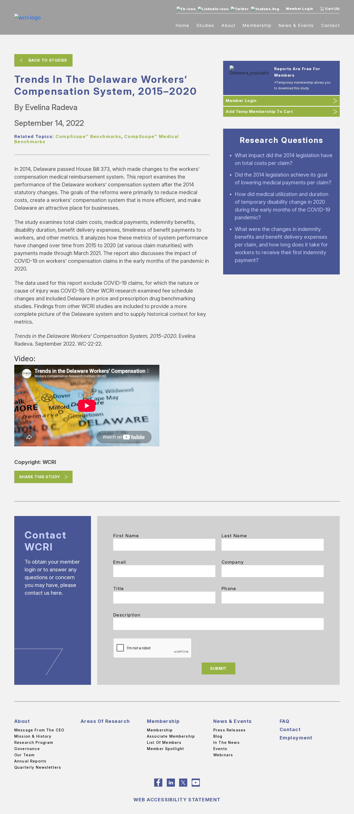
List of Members (164, 742)
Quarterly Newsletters (37, 767)
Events (220, 748)
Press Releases (229, 730)
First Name (126, 535)
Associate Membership (171, 736)
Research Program (33, 742)
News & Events (296, 25)
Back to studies (48, 60)
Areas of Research (105, 721)
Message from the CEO (39, 730)
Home (182, 25)
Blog (218, 736)
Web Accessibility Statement (177, 799)
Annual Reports (30, 761)
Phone (229, 588)
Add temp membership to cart (259, 111)
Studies (205, 25)
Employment (296, 737)
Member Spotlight (165, 748)
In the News (226, 742)
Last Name (234, 535)
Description (126, 614)
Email (119, 562)
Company (233, 562)
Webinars (223, 755)
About (228, 25)
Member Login (299, 9)
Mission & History (33, 736)
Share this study (39, 476)
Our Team (24, 755)
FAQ (284, 721)
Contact (330, 25)
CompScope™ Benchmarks (88, 136)
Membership (257, 25)
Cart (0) (332, 9)
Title (118, 588)
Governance (27, 748)
